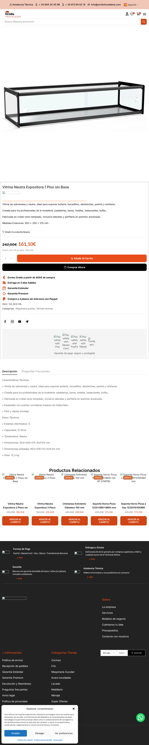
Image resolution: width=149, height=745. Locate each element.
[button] (73, 708)
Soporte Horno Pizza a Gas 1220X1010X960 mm (133, 507)
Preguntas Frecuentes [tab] (36, 371)
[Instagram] (12, 321)
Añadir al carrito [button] (15, 521)
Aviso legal (57, 740)
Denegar (39, 733)
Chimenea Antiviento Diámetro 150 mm (74, 505)
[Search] (144, 22)
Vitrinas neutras (44, 308)
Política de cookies (25, 740)
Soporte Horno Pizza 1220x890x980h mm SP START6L (104, 507)
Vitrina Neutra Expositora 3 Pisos (45, 505)
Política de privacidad (43, 740)
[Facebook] (5, 321)
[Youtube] (20, 321)
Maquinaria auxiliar (25, 308)
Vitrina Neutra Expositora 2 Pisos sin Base (15, 507)
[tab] (9, 372)
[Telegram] (27, 321)
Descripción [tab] (9, 371)
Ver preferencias (64, 733)
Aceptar (15, 733)
